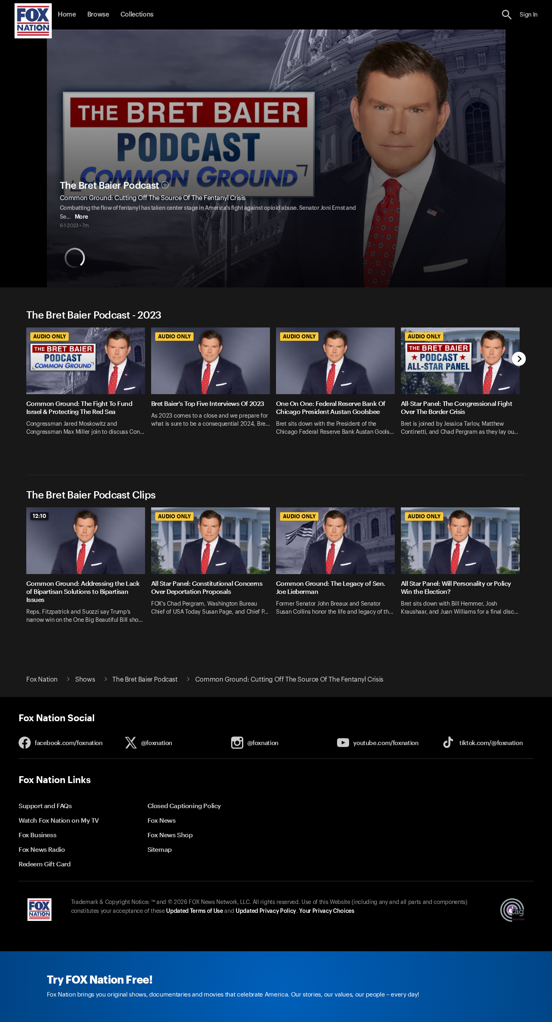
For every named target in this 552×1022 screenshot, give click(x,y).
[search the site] (507, 14)
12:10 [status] (39, 516)
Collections (137, 14)
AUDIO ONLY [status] (49, 336)
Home (67, 14)
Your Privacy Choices (326, 911)
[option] (88, 390)
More (81, 217)
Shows (85, 679)
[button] (507, 14)
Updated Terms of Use (194, 911)
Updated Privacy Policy (266, 911)
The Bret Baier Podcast (109, 185)
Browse (98, 14)
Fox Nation (42, 679)
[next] (519, 359)
